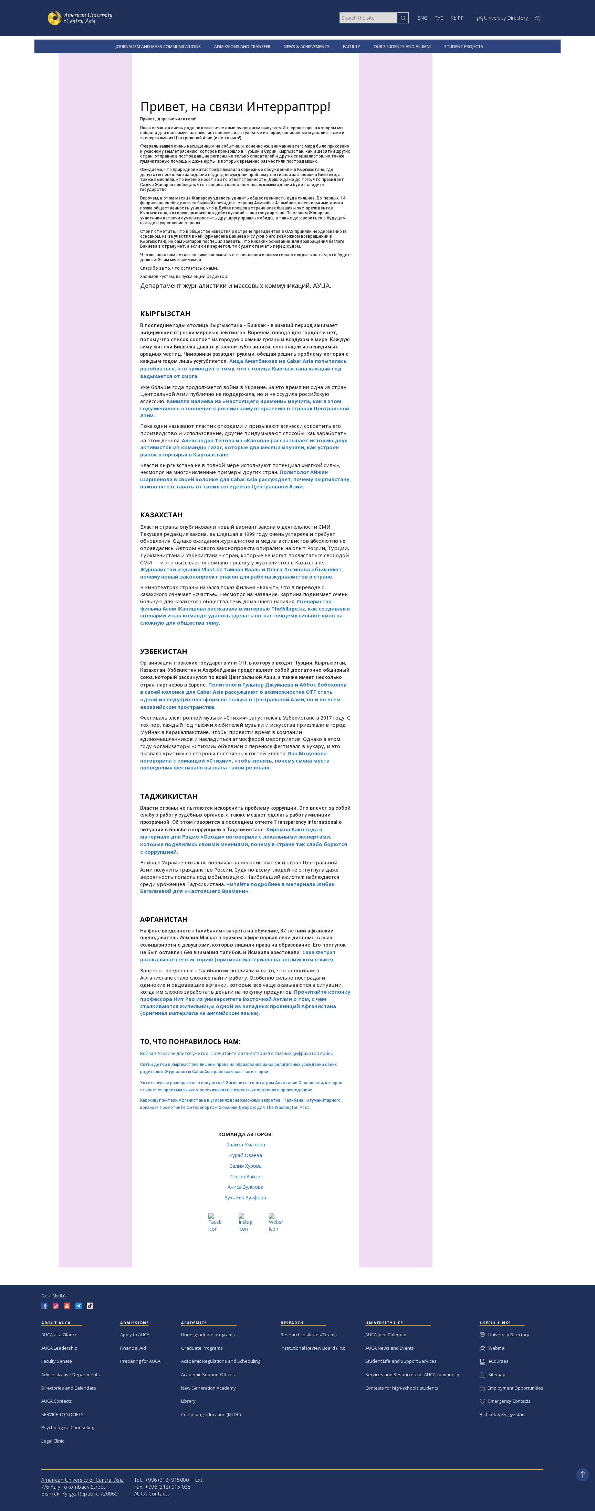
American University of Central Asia (82, 1480)
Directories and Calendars (68, 1388)
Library (188, 1401)
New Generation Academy (208, 1388)
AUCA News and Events (389, 1348)
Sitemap (495, 1374)
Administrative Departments (70, 1374)
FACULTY (351, 47)
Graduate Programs (202, 1348)
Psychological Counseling (67, 1427)
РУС (438, 17)
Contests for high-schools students (401, 1388)
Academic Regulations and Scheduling (220, 1361)
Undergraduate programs (208, 1334)
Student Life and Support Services (401, 1361)
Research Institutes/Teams (309, 1334)
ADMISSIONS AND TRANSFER (242, 47)
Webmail (496, 1348)
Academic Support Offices (208, 1374)
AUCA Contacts (56, 1401)
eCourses (497, 1361)
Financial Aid (133, 1348)
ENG (422, 17)
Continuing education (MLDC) (211, 1414)
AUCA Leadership (59, 1348)
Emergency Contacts (508, 1401)
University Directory (507, 1334)
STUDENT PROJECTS (463, 47)
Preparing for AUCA (140, 1361)
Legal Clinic (52, 1441)
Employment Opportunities (513, 1388)
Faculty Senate (56, 1361)
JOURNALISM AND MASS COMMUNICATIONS (158, 47)
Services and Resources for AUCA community (412, 1374)
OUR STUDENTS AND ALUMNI (402, 47)
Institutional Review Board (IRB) (313, 1348)
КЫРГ (456, 17)
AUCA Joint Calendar (386, 1334)
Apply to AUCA (134, 1334)
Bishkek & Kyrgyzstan (502, 1414)
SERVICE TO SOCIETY (62, 1414)
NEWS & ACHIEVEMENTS (307, 47)
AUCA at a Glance (59, 1334)
